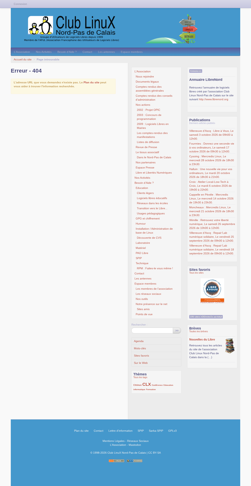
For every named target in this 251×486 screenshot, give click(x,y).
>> (176, 330)
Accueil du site (23, 59)
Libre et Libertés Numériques (154, 172)
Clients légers (145, 193)
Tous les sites (196, 272)
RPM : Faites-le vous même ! (155, 268)
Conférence (157, 385)
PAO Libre (142, 253)
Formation (151, 389)
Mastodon (135, 444)
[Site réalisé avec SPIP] (134, 460)
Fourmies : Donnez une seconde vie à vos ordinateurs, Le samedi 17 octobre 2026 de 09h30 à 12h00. (211, 147)
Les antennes (106, 51)
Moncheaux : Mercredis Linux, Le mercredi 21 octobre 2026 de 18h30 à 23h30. (211, 211)
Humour (141, 223)
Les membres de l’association (154, 288)
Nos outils (142, 298)
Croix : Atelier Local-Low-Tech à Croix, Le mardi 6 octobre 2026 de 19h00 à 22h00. (210, 185)
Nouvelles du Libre (202, 339)
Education (142, 187)
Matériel (141, 247)
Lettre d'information (120, 430)
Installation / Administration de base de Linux (154, 230)
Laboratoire (143, 242)
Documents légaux (147, 81)
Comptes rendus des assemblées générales (150, 88)
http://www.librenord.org (213, 99)
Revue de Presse (146, 147)
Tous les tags (140, 377)
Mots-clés (140, 348)
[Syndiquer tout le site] (116, 460)
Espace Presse (145, 167)
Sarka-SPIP (156, 430)
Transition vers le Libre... (152, 208)
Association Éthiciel (212, 288)
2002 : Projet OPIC (148, 109)
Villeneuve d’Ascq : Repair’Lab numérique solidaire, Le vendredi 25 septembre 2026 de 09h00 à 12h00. (211, 236)
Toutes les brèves (198, 331)
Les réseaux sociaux (148, 293)
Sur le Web (141, 362)
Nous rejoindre (145, 76)
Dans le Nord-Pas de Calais (154, 157)
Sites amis (143, 309)
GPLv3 (172, 430)
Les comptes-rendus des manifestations (152, 134)
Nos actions (143, 104)
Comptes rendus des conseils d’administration (154, 97)
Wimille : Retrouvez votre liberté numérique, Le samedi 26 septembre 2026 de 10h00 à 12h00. (212, 223)
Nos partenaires (146, 162)
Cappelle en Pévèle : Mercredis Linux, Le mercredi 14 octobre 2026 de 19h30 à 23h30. (211, 198)
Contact (87, 51)
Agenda (139, 341)
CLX (146, 384)
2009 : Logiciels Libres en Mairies (153, 125)
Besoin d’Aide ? (67, 51)
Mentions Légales (114, 440)
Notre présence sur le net (151, 304)
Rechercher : (139, 324)
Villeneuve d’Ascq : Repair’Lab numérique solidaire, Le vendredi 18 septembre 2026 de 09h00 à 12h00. (211, 249)
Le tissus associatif (147, 152)
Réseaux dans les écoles (152, 203)
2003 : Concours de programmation (149, 116)
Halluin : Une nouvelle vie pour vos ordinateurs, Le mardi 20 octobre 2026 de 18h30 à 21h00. (210, 172)
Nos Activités (44, 51)
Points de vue (144, 314)
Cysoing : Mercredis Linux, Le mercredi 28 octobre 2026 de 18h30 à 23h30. (211, 160)
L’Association (22, 51)
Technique (142, 263)
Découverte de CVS (149, 237)
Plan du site (91, 82)
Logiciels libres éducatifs (152, 198)
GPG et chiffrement (148, 218)
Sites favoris (141, 355)
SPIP (139, 258)
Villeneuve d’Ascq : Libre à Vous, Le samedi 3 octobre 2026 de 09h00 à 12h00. (211, 134)
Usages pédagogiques (151, 213)
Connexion (20, 3)
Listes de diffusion (148, 142)
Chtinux (137, 385)
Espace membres (132, 51)
